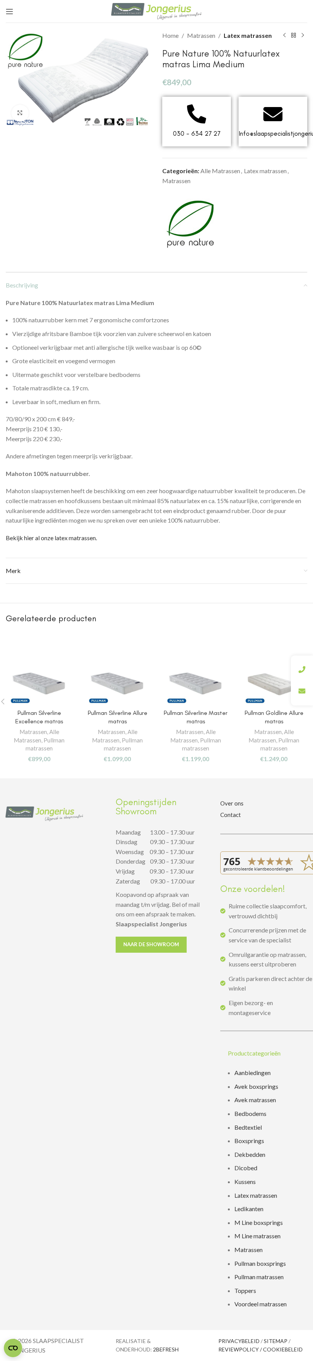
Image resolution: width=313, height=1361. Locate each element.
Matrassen (201, 35)
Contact (230, 814)
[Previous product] (284, 35)
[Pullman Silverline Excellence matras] (39, 682)
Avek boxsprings (256, 1086)
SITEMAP (275, 1341)
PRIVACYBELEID (239, 1341)
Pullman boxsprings (260, 1263)
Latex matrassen (248, 35)
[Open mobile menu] (9, 11)
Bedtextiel (248, 1127)
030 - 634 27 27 (196, 133)
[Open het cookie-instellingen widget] (13, 1348)
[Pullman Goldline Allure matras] (273, 682)
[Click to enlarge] (20, 113)
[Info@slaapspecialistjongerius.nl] (272, 113)
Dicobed (245, 1167)
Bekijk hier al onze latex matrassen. (51, 537)
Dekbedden (249, 1154)
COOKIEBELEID (283, 1349)
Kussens (245, 1181)
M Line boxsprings (259, 1222)
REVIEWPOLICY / (240, 1349)
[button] (266, 1053)
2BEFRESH (166, 1349)
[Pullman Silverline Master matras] (195, 682)
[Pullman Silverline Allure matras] (117, 682)
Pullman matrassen (259, 1276)
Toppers (245, 1290)
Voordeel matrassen (260, 1303)
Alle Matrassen (220, 170)
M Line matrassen (257, 1235)
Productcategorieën (254, 1053)
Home (170, 35)
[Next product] (302, 35)
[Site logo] (156, 10)
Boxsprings (249, 1140)
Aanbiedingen (252, 1072)
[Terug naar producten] (293, 35)
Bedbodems (250, 1113)
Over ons (232, 803)
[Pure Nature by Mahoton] (190, 224)
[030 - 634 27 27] (196, 113)
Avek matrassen (255, 1099)
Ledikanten (248, 1208)
